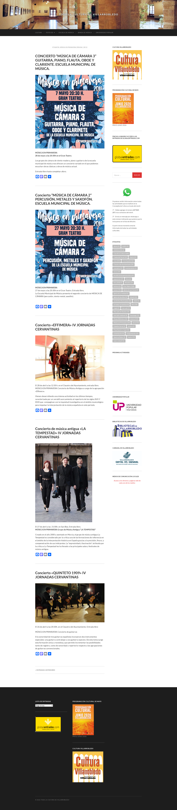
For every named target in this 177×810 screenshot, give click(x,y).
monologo (134, 315)
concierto (118, 268)
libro (134, 304)
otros (136, 323)
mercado (126, 308)
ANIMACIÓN (119, 250)
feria (128, 279)
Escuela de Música (66, 32)
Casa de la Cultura (121, 253)
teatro (131, 337)
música (134, 319)
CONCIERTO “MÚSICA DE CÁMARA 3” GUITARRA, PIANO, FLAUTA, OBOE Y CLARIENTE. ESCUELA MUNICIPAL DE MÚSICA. (65, 62)
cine (117, 261)
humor (117, 290)
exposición (118, 279)
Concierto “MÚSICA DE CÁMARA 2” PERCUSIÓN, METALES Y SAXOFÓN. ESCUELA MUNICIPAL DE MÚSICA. (64, 199)
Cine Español (128, 261)
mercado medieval (120, 315)
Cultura (38, 32)
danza (117, 272)
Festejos (49, 32)
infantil (133, 297)
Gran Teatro (128, 286)
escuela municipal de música (124, 275)
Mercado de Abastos (121, 312)
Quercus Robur (119, 337)
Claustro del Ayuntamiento (123, 264)
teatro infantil (119, 341)
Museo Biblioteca (120, 319)
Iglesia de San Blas (120, 297)
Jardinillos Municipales (122, 301)
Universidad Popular (104, 32)
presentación (119, 333)
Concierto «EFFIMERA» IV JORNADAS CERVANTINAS (65, 327)
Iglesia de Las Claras (130, 290)
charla (133, 257)
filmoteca (129, 282)
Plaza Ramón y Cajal (121, 330)
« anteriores (45, 670)
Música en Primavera (122, 323)
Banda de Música (85, 32)
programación (132, 333)
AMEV (125, 246)
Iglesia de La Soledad (121, 293)
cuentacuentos (131, 268)
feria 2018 (118, 282)
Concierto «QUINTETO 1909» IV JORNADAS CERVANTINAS (60, 575)
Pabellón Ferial (119, 326)
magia (116, 308)
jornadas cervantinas (121, 304)
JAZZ (136, 301)
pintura (131, 326)
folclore (117, 286)
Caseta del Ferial (120, 257)
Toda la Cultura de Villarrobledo (88, 14)
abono (117, 246)
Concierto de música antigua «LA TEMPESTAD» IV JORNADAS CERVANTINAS (60, 433)
